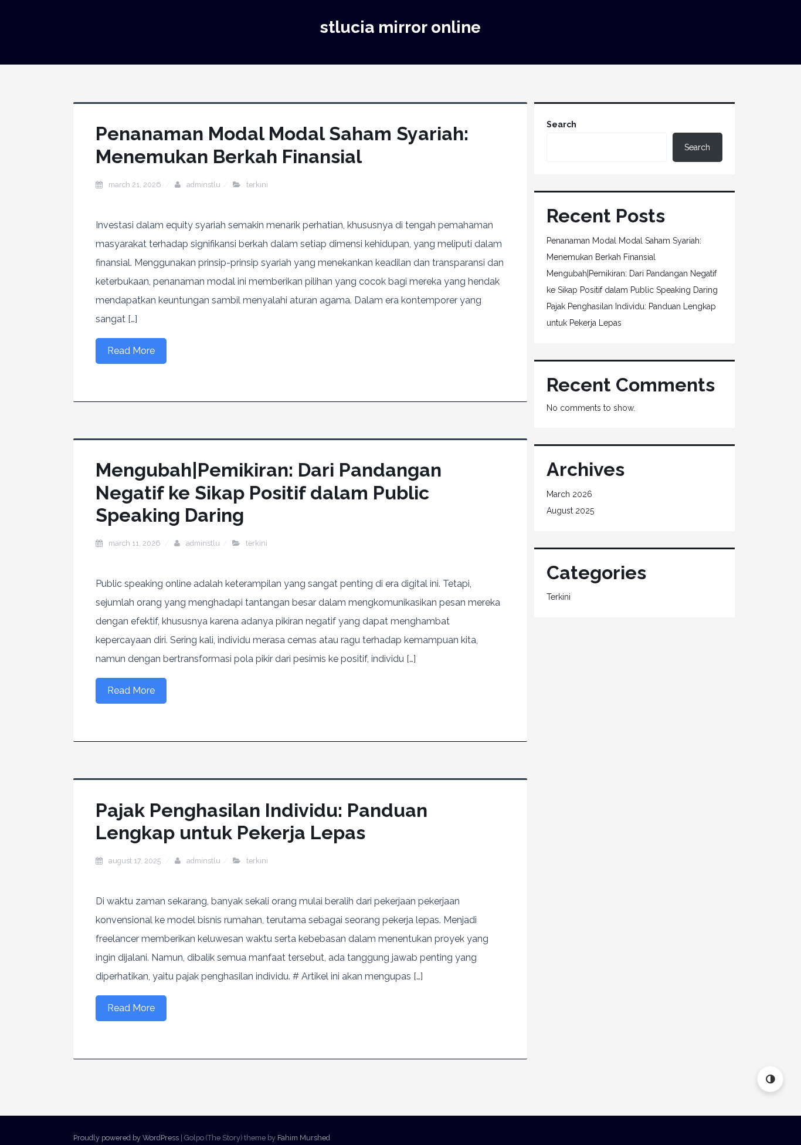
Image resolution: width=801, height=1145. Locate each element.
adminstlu (203, 184)
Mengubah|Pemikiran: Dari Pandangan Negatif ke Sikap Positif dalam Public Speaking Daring (269, 492)
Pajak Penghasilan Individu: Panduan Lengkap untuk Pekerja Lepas (261, 821)
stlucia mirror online (400, 27)
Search (561, 124)
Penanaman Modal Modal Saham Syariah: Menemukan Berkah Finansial (282, 145)
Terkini (257, 184)
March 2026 (569, 494)
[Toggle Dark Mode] (770, 1079)
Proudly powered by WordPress (126, 1137)
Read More (131, 350)
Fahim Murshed (303, 1137)
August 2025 (570, 510)
